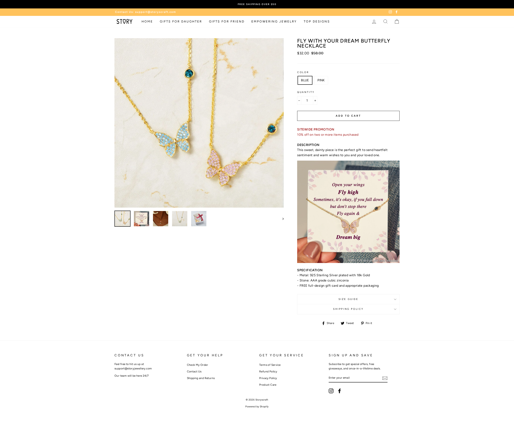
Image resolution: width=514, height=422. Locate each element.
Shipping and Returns (201, 378)
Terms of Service (269, 364)
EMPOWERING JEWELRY (274, 21)
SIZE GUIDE (348, 299)
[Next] (281, 219)
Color (303, 72)
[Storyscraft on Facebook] (339, 390)
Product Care (267, 384)
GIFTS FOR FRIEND (227, 21)
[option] (199, 123)
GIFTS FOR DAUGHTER (181, 21)
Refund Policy (268, 371)
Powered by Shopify (256, 406)
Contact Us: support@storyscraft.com (145, 11)
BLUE (305, 80)
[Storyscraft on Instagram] (331, 390)
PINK (321, 80)
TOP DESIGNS (317, 21)
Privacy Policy (268, 378)
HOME (147, 21)
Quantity (306, 92)
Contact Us (194, 371)
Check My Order (197, 364)
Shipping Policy (348, 309)
